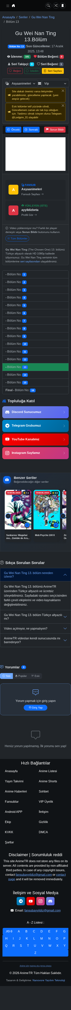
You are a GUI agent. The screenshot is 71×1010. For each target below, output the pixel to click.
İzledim (34, 70)
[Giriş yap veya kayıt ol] (63, 6)
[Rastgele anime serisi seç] (56, 6)
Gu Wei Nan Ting (43, 17)
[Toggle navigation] (7, 5)
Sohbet (43, 791)
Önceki (15, 129)
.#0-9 (8, 931)
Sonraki (33, 129)
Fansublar (12, 801)
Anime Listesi (48, 771)
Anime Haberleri (16, 791)
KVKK (9, 832)
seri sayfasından (30, 261)
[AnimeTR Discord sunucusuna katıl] (50, 901)
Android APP (13, 811)
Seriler (23, 17)
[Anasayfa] (13, 6)
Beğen (16, 70)
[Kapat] (62, 90)
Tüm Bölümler (19, 238)
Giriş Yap (37, 707)
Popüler (22, 676)
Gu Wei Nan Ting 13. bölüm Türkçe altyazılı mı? (33, 616)
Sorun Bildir (56, 129)
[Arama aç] (48, 6)
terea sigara (45, 966)
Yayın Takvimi (14, 781)
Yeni (8, 676)
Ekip (8, 822)
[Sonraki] (63, 516)
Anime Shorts (48, 781)
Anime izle (24, 966)
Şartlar (9, 842)
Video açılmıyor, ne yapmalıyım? (25, 628)
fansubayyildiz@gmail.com (34, 874)
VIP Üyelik (46, 801)
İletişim (43, 811)
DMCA (43, 832)
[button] (27, 525)
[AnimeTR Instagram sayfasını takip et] (40, 901)
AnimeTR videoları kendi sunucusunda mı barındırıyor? (32, 640)
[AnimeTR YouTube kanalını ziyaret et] (31, 901)
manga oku (35, 966)
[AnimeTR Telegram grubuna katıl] (21, 901)
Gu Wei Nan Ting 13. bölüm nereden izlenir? (28, 574)
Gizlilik (43, 822)
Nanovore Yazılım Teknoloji (49, 980)
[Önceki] (8, 516)
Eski (37, 676)
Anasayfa (8, 17)
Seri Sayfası (54, 70)
